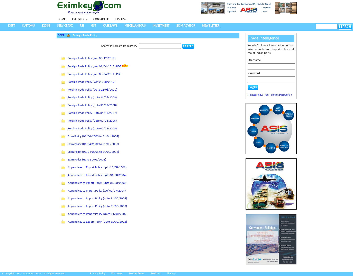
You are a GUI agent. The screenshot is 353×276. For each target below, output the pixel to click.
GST (93, 25)
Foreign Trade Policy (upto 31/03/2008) (92, 105)
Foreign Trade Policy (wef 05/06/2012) (92, 74)
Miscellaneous (135, 25)
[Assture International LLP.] (271, 264)
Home (62, 19)
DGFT (11, 25)
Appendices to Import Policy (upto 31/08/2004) (97, 198)
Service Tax (65, 25)
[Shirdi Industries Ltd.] (249, 13)
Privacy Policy (97, 273)
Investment (161, 25)
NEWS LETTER (210, 25)
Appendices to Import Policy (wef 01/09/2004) (97, 190)
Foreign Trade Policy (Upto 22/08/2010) (92, 89)
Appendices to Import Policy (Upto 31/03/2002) (97, 214)
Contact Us (101, 19)
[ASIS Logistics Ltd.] (271, 184)
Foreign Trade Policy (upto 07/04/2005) (92, 128)
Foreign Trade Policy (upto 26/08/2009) (92, 97)
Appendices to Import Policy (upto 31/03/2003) (97, 206)
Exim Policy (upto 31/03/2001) (87, 159)
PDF (118, 66)
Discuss (120, 19)
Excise (46, 25)
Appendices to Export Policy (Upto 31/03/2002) (97, 221)
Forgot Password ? (281, 94)
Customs (28, 25)
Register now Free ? (259, 94)
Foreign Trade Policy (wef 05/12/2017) (92, 58)
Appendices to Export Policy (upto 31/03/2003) (97, 183)
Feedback (156, 273)
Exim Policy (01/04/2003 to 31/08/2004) (93, 136)
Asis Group (79, 19)
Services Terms (136, 273)
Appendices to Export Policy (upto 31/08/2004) (97, 175)
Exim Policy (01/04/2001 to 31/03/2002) (93, 152)
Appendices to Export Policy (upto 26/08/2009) (97, 167)
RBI (82, 25)
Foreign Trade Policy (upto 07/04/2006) (92, 120)
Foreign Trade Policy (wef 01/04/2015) (92, 66)
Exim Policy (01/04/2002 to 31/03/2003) (93, 144)
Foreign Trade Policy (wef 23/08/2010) (92, 82)
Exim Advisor (185, 25)
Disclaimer (117, 273)
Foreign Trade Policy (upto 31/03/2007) (92, 113)
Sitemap (171, 273)
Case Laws (110, 25)
